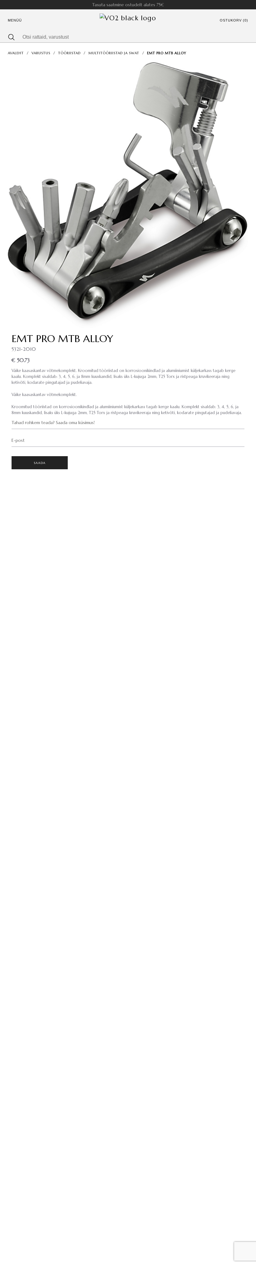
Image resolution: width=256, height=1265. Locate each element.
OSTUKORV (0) (234, 20)
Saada (40, 463)
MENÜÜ (15, 20)
